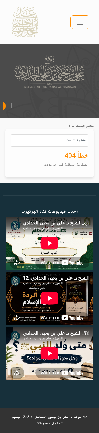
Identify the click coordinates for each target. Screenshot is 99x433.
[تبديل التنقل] (79, 22)
